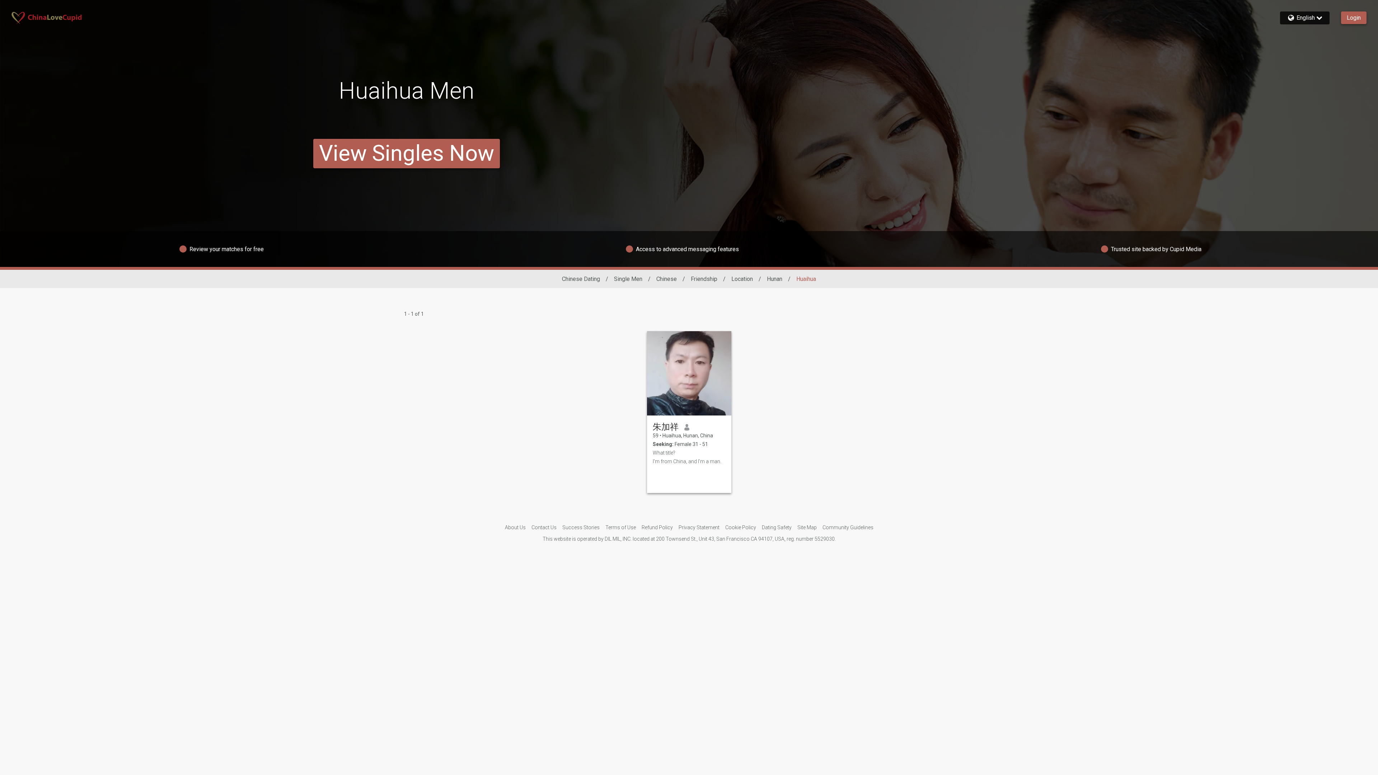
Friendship (704, 279)
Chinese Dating (581, 279)
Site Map (807, 527)
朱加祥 (666, 427)
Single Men (628, 279)
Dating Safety (777, 527)
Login (1354, 17)
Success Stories (581, 527)
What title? (664, 453)
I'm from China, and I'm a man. (687, 461)
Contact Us (544, 527)
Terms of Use (620, 527)
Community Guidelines (847, 527)
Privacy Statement (699, 527)
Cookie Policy (740, 527)
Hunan (774, 279)
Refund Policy (657, 527)
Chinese (666, 279)
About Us (515, 527)
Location (742, 279)
